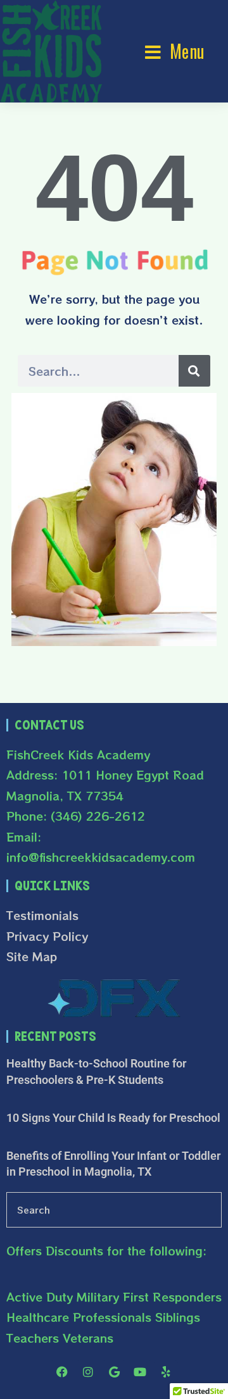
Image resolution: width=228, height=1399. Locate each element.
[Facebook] (62, 1371)
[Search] (194, 371)
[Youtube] (140, 1371)
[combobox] (114, 1210)
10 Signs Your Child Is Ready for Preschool (113, 1117)
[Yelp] (166, 1371)
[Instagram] (88, 1371)
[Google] (114, 1371)
